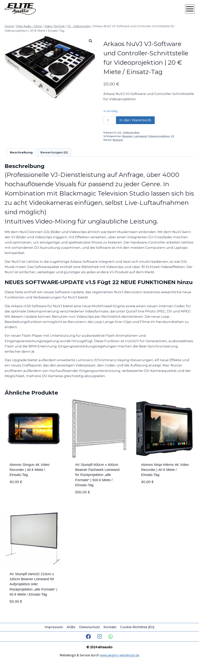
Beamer (127, 136)
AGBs (71, 627)
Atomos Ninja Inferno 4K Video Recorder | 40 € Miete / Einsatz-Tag (165, 470)
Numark (118, 139)
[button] (90, 40)
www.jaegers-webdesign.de (119, 655)
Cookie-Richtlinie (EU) (137, 627)
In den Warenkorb (135, 120)
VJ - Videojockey (129, 132)
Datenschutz (89, 627)
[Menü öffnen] (189, 8)
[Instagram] (99, 636)
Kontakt (110, 627)
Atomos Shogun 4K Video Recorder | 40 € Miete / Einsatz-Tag (30, 470)
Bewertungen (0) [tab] (54, 152)
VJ (172, 136)
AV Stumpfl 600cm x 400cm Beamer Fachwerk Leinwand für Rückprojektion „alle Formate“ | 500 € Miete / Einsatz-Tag (97, 475)
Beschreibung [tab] (21, 152)
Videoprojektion (159, 136)
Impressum (54, 627)
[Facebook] (88, 636)
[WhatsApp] (110, 636)
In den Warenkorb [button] (25, 494)
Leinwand (140, 136)
